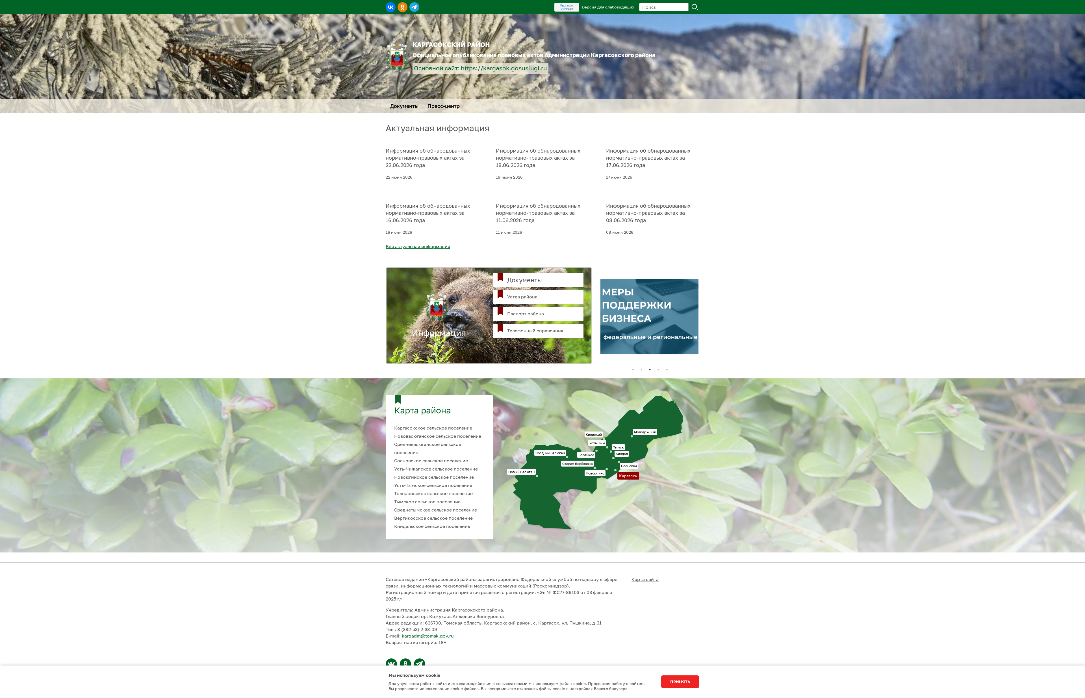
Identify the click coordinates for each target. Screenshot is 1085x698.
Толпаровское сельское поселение (433, 493)
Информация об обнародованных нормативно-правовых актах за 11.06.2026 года (538, 213)
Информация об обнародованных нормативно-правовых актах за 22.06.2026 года (428, 158)
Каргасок (566, 5)
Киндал (622, 454)
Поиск (695, 7)
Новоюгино (595, 473)
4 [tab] (658, 369)
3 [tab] (650, 369)
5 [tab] (667, 369)
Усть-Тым (597, 443)
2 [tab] (641, 369)
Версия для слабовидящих (608, 7)
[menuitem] (691, 106)
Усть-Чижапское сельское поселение (436, 469)
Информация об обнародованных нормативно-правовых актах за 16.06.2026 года (428, 213)
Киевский (594, 434)
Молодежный (645, 432)
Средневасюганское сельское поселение (427, 448)
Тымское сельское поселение (427, 501)
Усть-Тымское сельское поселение (433, 485)
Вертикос (586, 455)
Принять (680, 681)
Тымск (618, 447)
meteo (567, 8)
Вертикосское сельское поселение (433, 518)
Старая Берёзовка (577, 463)
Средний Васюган (550, 453)
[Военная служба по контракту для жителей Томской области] (649, 315)
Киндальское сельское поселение (432, 526)
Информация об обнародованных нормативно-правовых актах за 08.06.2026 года (648, 213)
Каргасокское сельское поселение (433, 428)
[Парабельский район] (391, 664)
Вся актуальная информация (418, 246)
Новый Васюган (521, 472)
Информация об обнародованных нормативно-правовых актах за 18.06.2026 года (538, 158)
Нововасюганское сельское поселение (437, 436)
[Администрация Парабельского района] (405, 664)
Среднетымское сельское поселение (435, 510)
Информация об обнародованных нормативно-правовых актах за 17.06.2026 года (648, 158)
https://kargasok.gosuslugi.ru (504, 68)
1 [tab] (633, 369)
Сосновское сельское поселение (431, 460)
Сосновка (629, 466)
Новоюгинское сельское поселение (434, 477)
